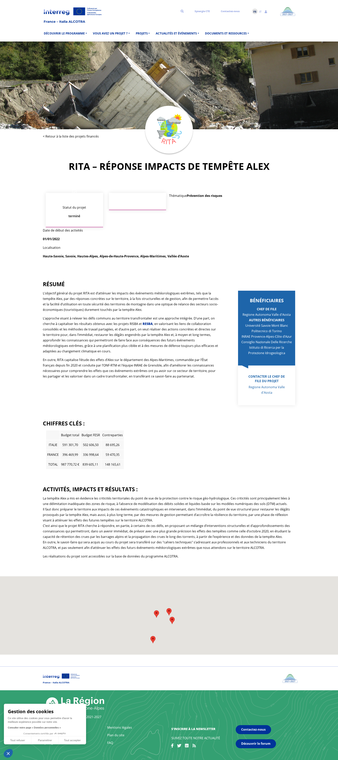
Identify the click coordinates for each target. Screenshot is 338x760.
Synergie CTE (202, 11)
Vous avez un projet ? (110, 33)
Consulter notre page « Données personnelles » (34, 727)
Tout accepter (72, 740)
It (260, 12)
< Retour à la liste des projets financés (71, 136)
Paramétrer (45, 740)
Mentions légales (119, 727)
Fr (254, 12)
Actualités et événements (176, 33)
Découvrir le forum (256, 743)
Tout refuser (17, 740)
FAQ (110, 743)
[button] (266, 11)
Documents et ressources (226, 33)
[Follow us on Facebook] (172, 746)
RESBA (148, 324)
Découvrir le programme (64, 33)
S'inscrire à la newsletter (193, 729)
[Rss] (194, 746)
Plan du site (115, 735)
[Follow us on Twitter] (179, 746)
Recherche (182, 11)
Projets (142, 33)
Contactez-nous (230, 11)
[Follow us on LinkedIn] (187, 746)
